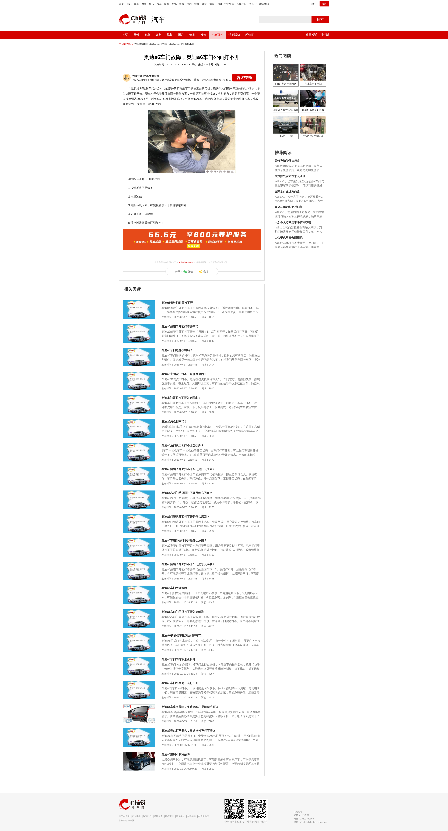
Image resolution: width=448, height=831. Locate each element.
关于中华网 (124, 816)
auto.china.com (186, 262)
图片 (181, 34)
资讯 (129, 3)
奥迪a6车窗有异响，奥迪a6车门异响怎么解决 (190, 706)
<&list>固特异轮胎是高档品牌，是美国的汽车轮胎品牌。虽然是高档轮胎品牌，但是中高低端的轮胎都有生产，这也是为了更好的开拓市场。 (298, 168)
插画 (189, 3)
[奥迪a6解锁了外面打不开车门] (139, 325)
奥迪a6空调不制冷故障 (176, 754)
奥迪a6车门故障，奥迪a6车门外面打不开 (171, 44)
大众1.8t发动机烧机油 (288, 206)
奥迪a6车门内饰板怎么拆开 (178, 659)
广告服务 (136, 816)
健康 (196, 3)
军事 (136, 3)
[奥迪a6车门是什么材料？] (139, 349)
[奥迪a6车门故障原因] (139, 587)
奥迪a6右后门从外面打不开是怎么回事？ (187, 492)
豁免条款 (180, 816)
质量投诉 (311, 34)
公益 (204, 3)
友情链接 (191, 816)
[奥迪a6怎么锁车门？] (139, 421)
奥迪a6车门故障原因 (174, 587)
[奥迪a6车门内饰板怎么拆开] (139, 658)
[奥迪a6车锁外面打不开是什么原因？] (139, 539)
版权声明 (169, 816)
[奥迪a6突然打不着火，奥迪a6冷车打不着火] (139, 730)
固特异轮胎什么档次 (287, 160)
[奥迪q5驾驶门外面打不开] (139, 302)
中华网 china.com (134, 19)
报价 (203, 34)
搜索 (320, 19)
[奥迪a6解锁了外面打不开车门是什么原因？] (139, 468)
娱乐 (151, 3)
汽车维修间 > (141, 44)
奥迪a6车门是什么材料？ (177, 350)
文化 (174, 3)
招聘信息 (158, 816)
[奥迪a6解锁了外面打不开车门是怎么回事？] (139, 563)
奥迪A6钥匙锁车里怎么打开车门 (182, 635)
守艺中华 (229, 3)
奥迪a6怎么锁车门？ (174, 421)
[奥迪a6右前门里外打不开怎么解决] (139, 611)
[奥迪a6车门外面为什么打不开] (139, 682)
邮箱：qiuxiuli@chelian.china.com (310, 822)
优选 (211, 3)
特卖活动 (234, 34)
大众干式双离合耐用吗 (289, 237)
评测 (158, 34)
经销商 (249, 34)
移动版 (325, 34)
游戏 (166, 3)
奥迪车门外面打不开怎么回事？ (181, 397)
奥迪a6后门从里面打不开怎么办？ (183, 445)
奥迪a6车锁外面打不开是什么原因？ (184, 540)
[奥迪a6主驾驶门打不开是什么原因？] (139, 373)
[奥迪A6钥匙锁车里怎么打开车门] (139, 634)
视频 (170, 34)
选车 (192, 34)
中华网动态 (203, 816)
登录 (324, 4)
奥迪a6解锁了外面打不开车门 (180, 326)
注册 (313, 4)
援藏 (181, 3)
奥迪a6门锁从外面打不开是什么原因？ (185, 516)
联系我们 (147, 816)
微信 (190, 271)
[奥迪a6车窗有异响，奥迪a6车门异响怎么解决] (139, 706)
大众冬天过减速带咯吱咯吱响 (293, 222)
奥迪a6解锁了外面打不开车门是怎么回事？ (188, 564)
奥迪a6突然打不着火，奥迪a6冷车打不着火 (188, 730)
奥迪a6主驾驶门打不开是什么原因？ (184, 373)
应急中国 (242, 3)
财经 (144, 3)
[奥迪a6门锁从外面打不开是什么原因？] (139, 516)
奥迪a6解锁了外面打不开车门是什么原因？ (188, 469)
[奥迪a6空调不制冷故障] (139, 753)
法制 (219, 3)
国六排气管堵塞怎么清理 (290, 176)
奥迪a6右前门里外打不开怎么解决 (183, 611)
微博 (205, 271)
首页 (121, 3)
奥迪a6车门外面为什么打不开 (180, 683)
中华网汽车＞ (126, 44)
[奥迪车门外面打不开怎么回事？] (139, 397)
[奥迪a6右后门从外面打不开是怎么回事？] (139, 492)
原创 (136, 34)
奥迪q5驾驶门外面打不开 (177, 302)
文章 (147, 34)
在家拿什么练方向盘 (287, 191)
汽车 (159, 3)
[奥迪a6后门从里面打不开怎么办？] (139, 444)
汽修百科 (217, 34)
